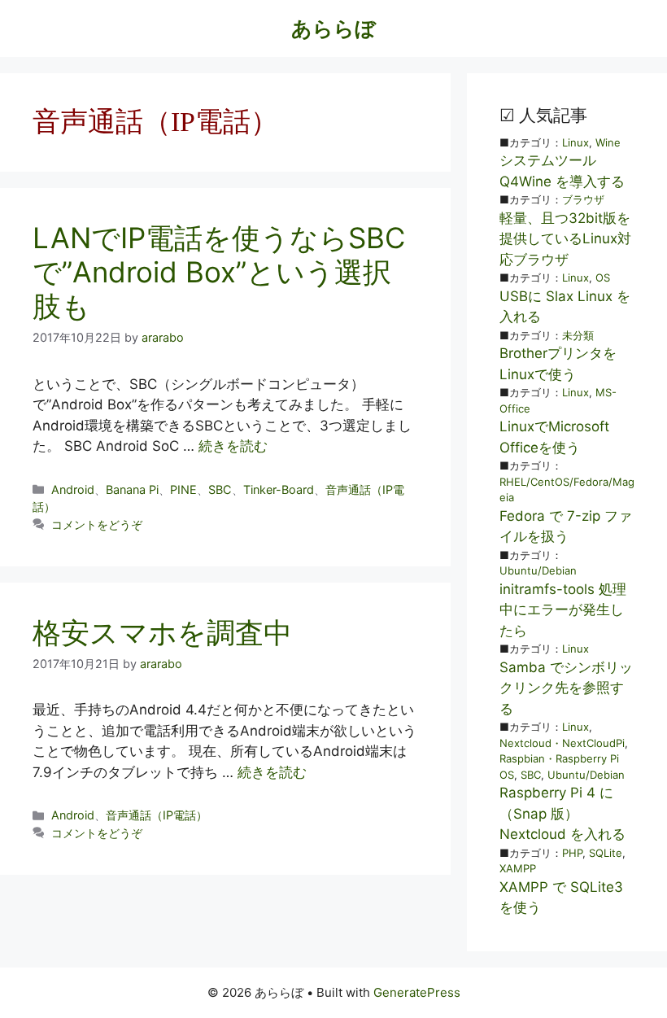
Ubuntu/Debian (538, 570)
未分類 (578, 335)
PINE (183, 489)
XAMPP (517, 868)
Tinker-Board (278, 489)
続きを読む (233, 446)
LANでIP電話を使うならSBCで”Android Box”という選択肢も (219, 272)
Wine (608, 142)
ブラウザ (583, 199)
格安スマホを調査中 (162, 632)
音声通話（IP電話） (156, 815)
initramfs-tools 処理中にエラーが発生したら (562, 610)
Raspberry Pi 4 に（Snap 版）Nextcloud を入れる (562, 813)
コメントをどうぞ (96, 524)
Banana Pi (132, 489)
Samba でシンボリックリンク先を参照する (566, 688)
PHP (572, 852)
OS (602, 277)
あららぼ (333, 28)
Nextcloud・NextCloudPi (562, 742)
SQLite (605, 852)
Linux (575, 142)
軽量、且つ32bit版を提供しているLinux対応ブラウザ (565, 239)
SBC (220, 489)
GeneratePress (416, 992)
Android (72, 489)
